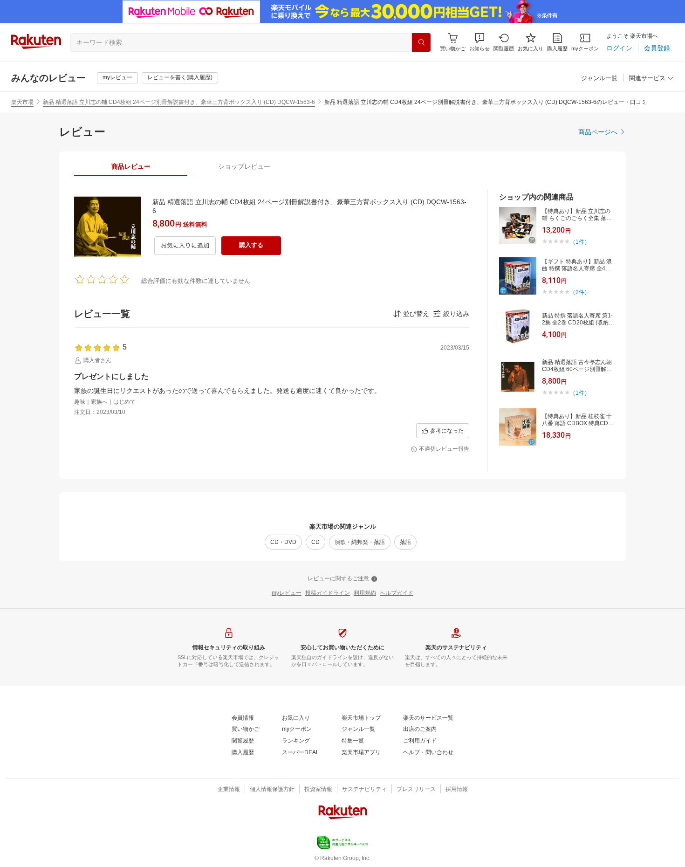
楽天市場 (22, 102)
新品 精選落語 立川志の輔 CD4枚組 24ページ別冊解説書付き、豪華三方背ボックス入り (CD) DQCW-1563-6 (179, 102)
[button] (479, 42)
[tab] (130, 166)
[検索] (421, 42)
